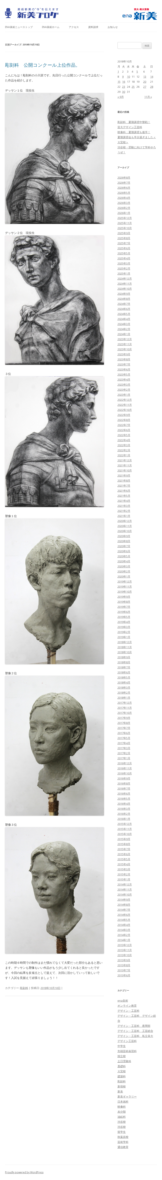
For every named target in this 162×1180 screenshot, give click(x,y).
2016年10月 (124, 773)
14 (151, 76)
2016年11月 (124, 768)
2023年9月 (123, 354)
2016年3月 (123, 809)
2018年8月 (123, 662)
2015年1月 (123, 879)
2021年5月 (123, 496)
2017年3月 (123, 748)
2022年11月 (124, 405)
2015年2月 (123, 874)
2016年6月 (123, 793)
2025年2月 (123, 268)
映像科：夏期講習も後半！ (133, 132)
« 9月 (120, 97)
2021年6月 (123, 490)
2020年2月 (123, 571)
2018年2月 (123, 692)
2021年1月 (123, 516)
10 (128, 76)
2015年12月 (124, 824)
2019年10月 (124, 591)
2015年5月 (123, 859)
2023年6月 (123, 369)
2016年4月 (123, 804)
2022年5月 (123, 435)
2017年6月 (123, 733)
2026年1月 (123, 213)
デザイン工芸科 (127, 1041)
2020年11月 (124, 526)
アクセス (74, 27)
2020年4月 (123, 561)
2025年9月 (123, 233)
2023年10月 (124, 349)
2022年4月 (123, 440)
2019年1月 (123, 637)
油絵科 (121, 1117)
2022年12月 (124, 400)
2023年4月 (123, 379)
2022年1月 (123, 455)
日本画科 (122, 1101)
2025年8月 (123, 238)
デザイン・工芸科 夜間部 (133, 1026)
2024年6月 (123, 309)
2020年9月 (123, 536)
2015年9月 (123, 839)
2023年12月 (124, 339)
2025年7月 (123, 243)
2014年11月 (124, 889)
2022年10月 (124, 410)
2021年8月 (123, 480)
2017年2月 (123, 753)
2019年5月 (123, 617)
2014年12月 (124, 884)
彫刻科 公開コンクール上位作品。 (42, 65)
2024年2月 (123, 329)
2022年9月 (123, 415)
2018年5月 (123, 677)
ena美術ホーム (50, 27)
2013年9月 (123, 960)
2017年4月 (123, 743)
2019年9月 (123, 597)
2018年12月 (124, 642)
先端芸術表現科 (127, 1051)
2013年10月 (124, 955)
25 (133, 87)
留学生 (121, 1132)
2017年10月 (124, 713)
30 (123, 92)
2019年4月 (123, 622)
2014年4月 (123, 925)
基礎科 (121, 1066)
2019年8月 (123, 602)
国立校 (121, 1056)
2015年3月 (123, 869)
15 (118, 82)
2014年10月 (124, 894)
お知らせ (113, 27)
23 (123, 87)
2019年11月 (124, 586)
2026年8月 (123, 177)
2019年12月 (124, 581)
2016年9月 (123, 778)
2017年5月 (123, 738)
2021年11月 (124, 465)
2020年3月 (123, 566)
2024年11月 (124, 283)
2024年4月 (123, 319)
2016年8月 (123, 783)
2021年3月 (123, 506)
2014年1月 (123, 940)
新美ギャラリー (127, 1096)
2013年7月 (123, 970)
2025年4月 (123, 258)
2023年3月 (123, 384)
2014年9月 (123, 899)
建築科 (121, 1076)
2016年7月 (123, 788)
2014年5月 (123, 920)
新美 (120, 1091)
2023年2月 (123, 390)
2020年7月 (123, 546)
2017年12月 (124, 703)
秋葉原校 (122, 1137)
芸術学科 (122, 1142)
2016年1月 (123, 819)
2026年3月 (123, 203)
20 (144, 82)
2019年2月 (123, 632)
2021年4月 (123, 501)
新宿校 (121, 1086)
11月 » (148, 97)
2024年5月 (123, 314)
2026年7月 (123, 182)
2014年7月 (123, 910)
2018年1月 (123, 698)
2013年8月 (123, 965)
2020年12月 (124, 521)
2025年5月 (123, 253)
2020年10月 (124, 531)
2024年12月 (124, 278)
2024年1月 (123, 334)
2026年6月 (123, 188)
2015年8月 (123, 844)
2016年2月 (123, 814)
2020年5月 (123, 556)
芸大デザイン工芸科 (129, 127)
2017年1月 (123, 758)
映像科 (121, 1106)
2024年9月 (123, 294)
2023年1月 (123, 395)
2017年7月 (123, 728)
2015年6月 (123, 854)
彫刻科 (24, 988)
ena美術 (122, 1000)
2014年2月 (123, 935)
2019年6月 (123, 612)
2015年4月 (123, 864)
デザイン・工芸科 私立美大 (135, 1036)
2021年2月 (123, 511)
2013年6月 (123, 975)
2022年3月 (123, 445)
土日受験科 (124, 1061)
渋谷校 (121, 1122)
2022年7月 (123, 425)
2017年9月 (123, 718)
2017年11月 (124, 708)
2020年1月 (123, 576)
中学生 (121, 1046)
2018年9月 (123, 657)
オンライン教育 (127, 1005)
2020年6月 (123, 551)
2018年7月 (123, 667)
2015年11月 (124, 829)
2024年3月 (123, 324)
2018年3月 (123, 687)
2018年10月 (124, 652)
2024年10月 (124, 289)
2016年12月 (124, 763)
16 (123, 82)
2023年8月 (123, 359)
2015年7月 (123, 849)
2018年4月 (123, 682)
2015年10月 (124, 834)
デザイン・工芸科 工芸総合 (135, 1031)
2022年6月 (123, 430)
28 (151, 87)
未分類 (121, 1112)
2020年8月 (123, 541)
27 (144, 87)
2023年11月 (124, 344)
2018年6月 (123, 672)
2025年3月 (123, 263)
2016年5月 (123, 798)
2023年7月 (123, 364)
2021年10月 (124, 470)
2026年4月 (123, 198)
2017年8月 (123, 723)
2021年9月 (123, 475)
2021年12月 (124, 460)
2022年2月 (123, 450)
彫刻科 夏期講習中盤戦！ (133, 122)
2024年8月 (123, 299)
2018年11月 (124, 647)
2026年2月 (123, 208)
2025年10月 (124, 228)
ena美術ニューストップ (19, 27)
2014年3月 (123, 930)
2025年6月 (123, 248)
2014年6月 (123, 915)
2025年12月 (124, 218)
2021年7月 (123, 485)
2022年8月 (123, 420)
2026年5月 (123, 193)
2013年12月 (124, 945)
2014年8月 (123, 905)
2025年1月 (123, 273)
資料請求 (93, 27)
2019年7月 (123, 607)
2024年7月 (123, 304)
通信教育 (122, 1147)
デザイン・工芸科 (128, 1011)
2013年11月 (124, 950)
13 (144, 76)
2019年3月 (123, 627)
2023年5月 (123, 374)
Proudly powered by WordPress (24, 1172)
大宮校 (121, 1071)
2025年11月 (124, 223)
